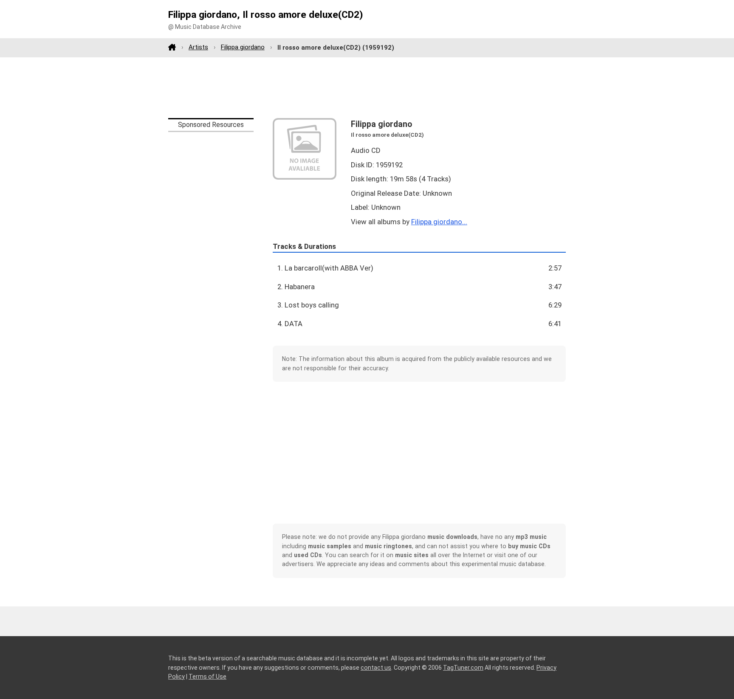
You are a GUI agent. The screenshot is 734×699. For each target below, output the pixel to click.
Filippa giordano (243, 47)
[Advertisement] (367, 87)
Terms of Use (207, 676)
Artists (198, 47)
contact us (376, 667)
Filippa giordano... (439, 221)
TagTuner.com (463, 667)
